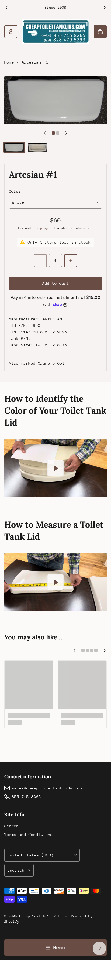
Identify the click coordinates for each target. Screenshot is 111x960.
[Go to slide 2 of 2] (37, 147)
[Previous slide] (6, 7)
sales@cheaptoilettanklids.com (47, 788)
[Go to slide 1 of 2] (14, 147)
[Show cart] (100, 31)
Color (15, 191)
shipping (40, 228)
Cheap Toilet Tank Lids (43, 916)
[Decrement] (40, 260)
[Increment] (70, 260)
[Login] (10, 31)
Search (11, 825)
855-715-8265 (26, 796)
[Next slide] (104, 7)
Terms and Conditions (28, 834)
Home (9, 62)
